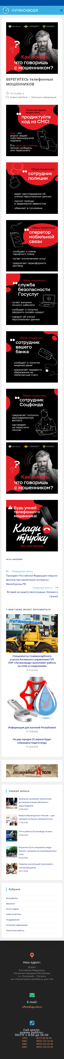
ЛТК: (25, 1038)
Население (17, 559)
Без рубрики (12, 898)
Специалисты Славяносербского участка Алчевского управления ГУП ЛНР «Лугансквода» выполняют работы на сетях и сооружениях (32, 661)
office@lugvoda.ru (32, 1007)
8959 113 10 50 (44, 1044)
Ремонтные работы (15, 930)
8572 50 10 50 (44, 1038)
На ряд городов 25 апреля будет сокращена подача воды (32, 741)
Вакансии (10, 903)
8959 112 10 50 (44, 1041)
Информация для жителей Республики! (32, 727)
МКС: (25, 1041)
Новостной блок (18, 97)
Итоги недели (12, 909)
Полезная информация (44, 97)
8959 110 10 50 (44, 1047)
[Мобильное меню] (61, 10)
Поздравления (12, 919)
